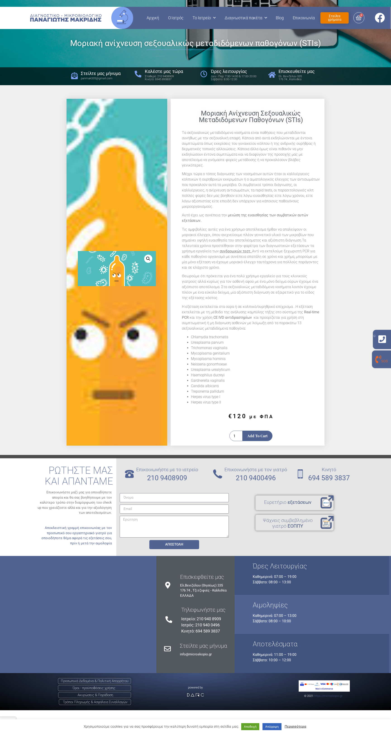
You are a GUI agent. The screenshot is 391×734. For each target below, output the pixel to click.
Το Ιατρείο (202, 17)
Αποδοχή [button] (250, 726)
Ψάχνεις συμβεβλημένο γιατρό (288, 523)
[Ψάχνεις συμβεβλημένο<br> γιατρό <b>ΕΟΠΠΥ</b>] (327, 522)
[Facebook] (380, 18)
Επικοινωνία (304, 17)
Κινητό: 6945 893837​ (158, 79)
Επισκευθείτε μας (297, 71)
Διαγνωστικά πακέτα (243, 17)
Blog (280, 17)
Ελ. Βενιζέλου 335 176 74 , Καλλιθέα (290, 78)
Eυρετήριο (287, 502)
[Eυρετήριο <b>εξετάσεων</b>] (327, 502)
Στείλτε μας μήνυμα (203, 646)
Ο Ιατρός (176, 17)
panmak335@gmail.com (96, 78)
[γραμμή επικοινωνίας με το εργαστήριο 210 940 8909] (382, 339)
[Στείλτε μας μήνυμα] (167, 648)
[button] (148, 259)
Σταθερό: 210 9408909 (159, 76)
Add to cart (257, 435)
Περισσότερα (295, 726)
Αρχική (153, 17)
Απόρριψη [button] (272, 726)
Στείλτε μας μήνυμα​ (101, 73)
